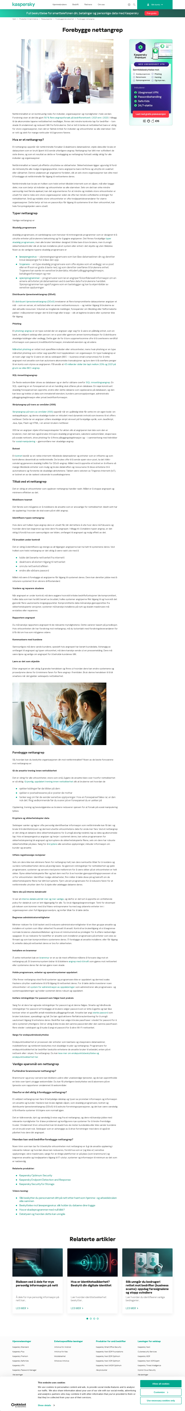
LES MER (21, 1308)
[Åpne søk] (134, 4)
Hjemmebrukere (60, 4)
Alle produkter (101, 1370)
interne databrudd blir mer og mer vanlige (43, 899)
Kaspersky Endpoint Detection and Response (45, 1179)
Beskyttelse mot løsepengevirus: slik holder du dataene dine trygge (57, 1205)
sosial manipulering (25, 441)
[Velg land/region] (129, 4)
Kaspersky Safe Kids (20, 1361)
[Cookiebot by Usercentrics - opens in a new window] (18, 1405)
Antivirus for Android (62, 1347)
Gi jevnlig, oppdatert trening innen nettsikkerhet (48, 781)
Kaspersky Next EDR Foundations (109, 1352)
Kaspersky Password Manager (24, 1370)
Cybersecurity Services (147, 1352)
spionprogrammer (29, 277)
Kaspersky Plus (18, 1352)
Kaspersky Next (144, 1347)
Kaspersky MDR (144, 1356)
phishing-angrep (23, 331)
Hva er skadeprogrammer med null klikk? (42, 1209)
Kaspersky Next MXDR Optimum (108, 1365)
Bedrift (75, 4)
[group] (37, 1280)
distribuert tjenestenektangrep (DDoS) (35, 301)
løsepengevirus (28, 256)
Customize (159, 1392)
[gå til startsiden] (23, 4)
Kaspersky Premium (20, 1356)
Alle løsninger (17, 1375)
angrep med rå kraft (79, 961)
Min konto (155, 4)
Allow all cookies (160, 1384)
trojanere (24, 264)
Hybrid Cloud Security (147, 1370)
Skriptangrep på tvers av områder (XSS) (32, 411)
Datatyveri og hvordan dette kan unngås (42, 1213)
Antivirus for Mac (61, 1352)
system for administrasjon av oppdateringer (52, 987)
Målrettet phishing (21, 349)
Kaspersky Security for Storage (36, 1184)
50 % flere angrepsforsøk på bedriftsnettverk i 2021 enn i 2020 (76, 117)
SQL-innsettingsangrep (98, 382)
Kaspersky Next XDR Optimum (108, 1361)
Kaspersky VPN (18, 1365)
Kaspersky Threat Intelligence (149, 1365)
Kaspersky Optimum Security (35, 1175)
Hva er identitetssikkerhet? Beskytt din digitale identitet (91, 1283)
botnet (18, 455)
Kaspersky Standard (20, 1347)
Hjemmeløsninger (21, 1341)
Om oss (101, 4)
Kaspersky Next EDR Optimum (108, 1356)
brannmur (44, 957)
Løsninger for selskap (149, 1341)
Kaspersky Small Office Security (108, 1347)
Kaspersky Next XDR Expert (149, 1361)
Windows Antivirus (61, 1361)
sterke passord (100, 1012)
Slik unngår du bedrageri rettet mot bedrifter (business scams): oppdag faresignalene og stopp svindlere (147, 1287)
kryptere (53, 844)
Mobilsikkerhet (60, 1356)
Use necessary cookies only (161, 1400)
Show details (44, 1405)
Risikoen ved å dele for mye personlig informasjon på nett (37, 1283)
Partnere (88, 4)
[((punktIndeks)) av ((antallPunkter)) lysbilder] (87, 1318)
